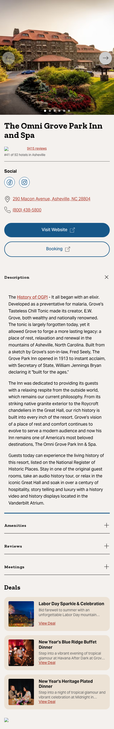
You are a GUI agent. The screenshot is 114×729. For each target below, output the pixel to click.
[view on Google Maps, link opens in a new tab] (6, 720)
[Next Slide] (105, 58)
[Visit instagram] (24, 182)
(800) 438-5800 (27, 210)
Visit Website (54, 230)
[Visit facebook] (9, 182)
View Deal (47, 624)
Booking (54, 249)
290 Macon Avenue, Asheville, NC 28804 (51, 199)
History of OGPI (32, 297)
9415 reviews (37, 148)
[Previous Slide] (8, 58)
